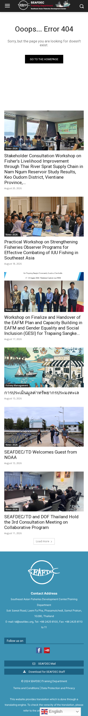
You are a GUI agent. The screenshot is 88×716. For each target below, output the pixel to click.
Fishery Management (17, 385)
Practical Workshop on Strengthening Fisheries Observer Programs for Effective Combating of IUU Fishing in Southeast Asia (41, 250)
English (55, 711)
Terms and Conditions (26, 688)
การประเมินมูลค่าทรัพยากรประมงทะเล (41, 392)
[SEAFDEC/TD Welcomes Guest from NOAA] (44, 427)
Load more (42, 541)
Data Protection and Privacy (58, 688)
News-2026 (12, 148)
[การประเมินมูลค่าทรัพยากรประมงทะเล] (44, 367)
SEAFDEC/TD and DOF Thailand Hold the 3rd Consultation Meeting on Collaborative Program (41, 522)
